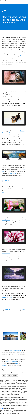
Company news (9, 405)
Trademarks (22, 411)
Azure (20, 399)
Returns (6, 386)
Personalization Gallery (11, 361)
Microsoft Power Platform (8, 397)
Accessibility (15, 407)
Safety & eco (3, 413)
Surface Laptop (9, 380)
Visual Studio (13, 404)
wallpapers (4, 365)
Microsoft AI (3, 396)
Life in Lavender (6, 253)
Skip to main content (5, 1)
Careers (19, 404)
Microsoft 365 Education (11, 391)
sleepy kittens (21, 55)
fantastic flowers (6, 220)
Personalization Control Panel (8, 372)
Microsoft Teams (19, 397)
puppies (8, 97)
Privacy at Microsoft (18, 405)
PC (8, 13)
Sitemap (15, 410)
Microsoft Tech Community (9, 402)
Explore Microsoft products (13, 383)
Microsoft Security (10, 396)
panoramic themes (6, 136)
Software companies (5, 404)
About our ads (15, 413)
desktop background (7, 297)
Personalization (9, 369)
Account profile (6, 385)
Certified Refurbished (21, 386)
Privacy (2, 411)
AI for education (15, 394)
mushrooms (13, 173)
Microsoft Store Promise (6, 388)
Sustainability (21, 407)
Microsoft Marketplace (22, 402)
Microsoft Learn (9, 400)
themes (17, 363)
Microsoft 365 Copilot (5, 399)
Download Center (14, 385)
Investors (25, 405)
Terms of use (15, 411)
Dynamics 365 (19, 396)
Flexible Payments (16, 388)
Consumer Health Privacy (6, 410)
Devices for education (10, 389)
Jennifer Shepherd (5, 26)
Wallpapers (15, 375)
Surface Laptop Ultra (19, 380)
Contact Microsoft (21, 410)
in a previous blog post (15, 350)
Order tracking (12, 386)
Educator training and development (12, 393)
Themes (9, 375)
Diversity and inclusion (5, 407)
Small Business (15, 399)
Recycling (9, 413)
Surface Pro (3, 380)
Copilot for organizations (16, 382)
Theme (4, 375)
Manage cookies (8, 411)
